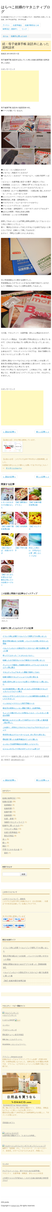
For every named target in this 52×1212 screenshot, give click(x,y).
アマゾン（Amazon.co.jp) (12, 1056)
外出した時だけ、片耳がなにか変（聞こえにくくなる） (35, 551)
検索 (23, 874)
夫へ (4, 839)
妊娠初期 (8, 808)
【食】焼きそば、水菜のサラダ (7, 550)
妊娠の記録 (7, 801)
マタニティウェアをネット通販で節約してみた (21, 672)
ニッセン (6, 1025)
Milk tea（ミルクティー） (12, 1039)
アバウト (6, 25)
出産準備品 (17, 25)
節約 (6, 852)
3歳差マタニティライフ (14, 822)
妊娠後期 (8, 815)
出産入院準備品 (10, 832)
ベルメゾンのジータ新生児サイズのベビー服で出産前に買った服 (26, 649)
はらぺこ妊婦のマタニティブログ (25, 9)
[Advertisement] (20, 86)
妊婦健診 (8, 804)
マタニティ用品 (10, 828)
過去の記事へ (9, 431)
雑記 (4, 846)
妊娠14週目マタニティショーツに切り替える (20, 677)
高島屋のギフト (9, 1122)
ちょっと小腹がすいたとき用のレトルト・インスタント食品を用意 (26, 713)
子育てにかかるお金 (10, 849)
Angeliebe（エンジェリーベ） (14, 1044)
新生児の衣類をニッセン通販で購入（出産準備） (22, 708)
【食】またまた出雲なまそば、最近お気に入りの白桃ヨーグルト (7, 579)
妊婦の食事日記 (9, 798)
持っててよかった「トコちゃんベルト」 (18, 655)
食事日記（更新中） (10, 29)
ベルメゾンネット (9, 1015)
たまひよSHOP (8, 1020)
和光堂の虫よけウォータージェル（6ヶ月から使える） (24, 734)
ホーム (5, 36)
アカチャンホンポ (10, 1030)
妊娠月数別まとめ (32, 25)
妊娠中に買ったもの (19, 36)
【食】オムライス (35, 527)
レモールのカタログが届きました (7, 505)
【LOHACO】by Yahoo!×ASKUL (15, 1105)
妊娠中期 (8, 811)
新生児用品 (9, 835)
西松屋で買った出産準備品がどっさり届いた (20, 739)
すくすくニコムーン (14, 468)
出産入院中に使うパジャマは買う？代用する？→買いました (26, 682)
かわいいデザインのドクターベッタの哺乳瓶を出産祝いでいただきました (26, 697)
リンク (24, 29)
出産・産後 (9, 818)
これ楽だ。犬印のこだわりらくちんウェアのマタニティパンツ (26, 728)
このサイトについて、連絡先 (13, 898)
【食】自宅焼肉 (21, 526)
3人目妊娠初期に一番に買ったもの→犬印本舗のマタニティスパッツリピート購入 (25, 690)
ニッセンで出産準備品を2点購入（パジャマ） (21, 744)
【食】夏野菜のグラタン (21, 503)
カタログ (38, 756)
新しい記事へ (42, 431)
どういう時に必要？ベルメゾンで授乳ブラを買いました (25, 636)
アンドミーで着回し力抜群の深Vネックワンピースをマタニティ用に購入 (25, 666)
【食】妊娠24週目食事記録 (14, 980)
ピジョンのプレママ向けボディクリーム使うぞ (21, 748)
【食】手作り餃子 (21, 549)
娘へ (4, 842)
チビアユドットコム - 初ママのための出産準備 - (21, 1170)
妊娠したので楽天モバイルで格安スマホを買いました (24, 660)
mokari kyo (15, 1205)
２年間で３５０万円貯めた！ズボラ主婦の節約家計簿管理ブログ (25, 1179)
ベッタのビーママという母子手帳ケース (18, 703)
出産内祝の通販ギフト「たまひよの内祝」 (19, 1135)
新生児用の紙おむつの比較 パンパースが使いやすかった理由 (26, 642)
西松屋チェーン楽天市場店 (13, 1034)
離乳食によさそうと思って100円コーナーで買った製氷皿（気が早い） (25, 721)
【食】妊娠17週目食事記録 (7, 527)
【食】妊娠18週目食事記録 (35, 503)
